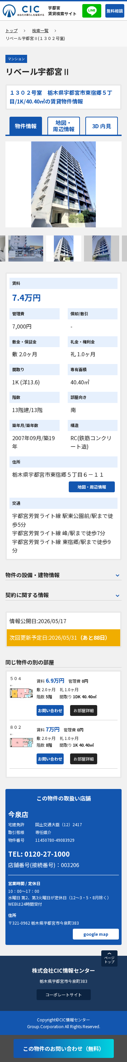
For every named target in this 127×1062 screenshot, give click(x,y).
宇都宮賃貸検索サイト (62, 10)
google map (95, 934)
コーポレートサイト (63, 994)
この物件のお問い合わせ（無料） (63, 1048)
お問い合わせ (50, 710)
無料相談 (115, 11)
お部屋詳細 (83, 710)
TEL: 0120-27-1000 (39, 854)
